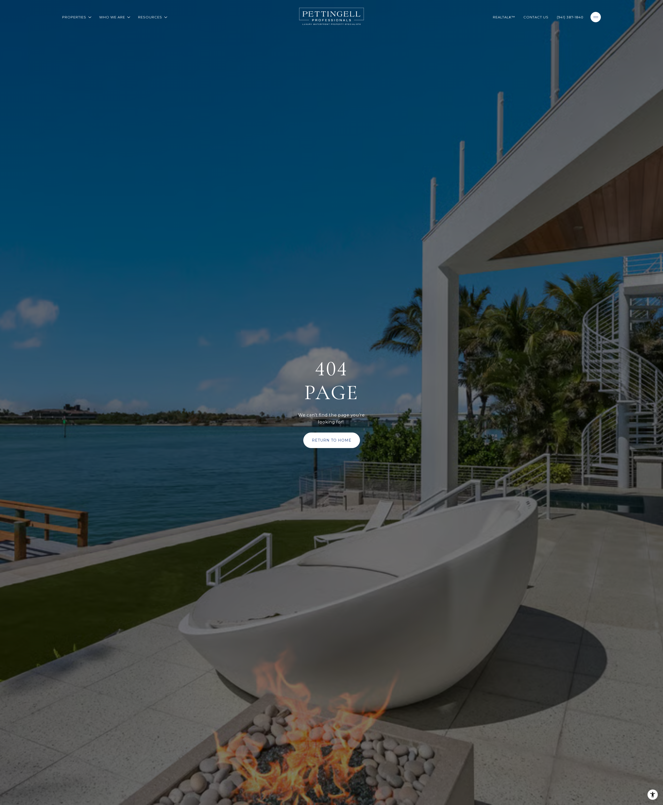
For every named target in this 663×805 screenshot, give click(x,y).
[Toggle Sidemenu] (595, 17)
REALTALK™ (504, 17)
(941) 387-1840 (570, 17)
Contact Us (536, 17)
